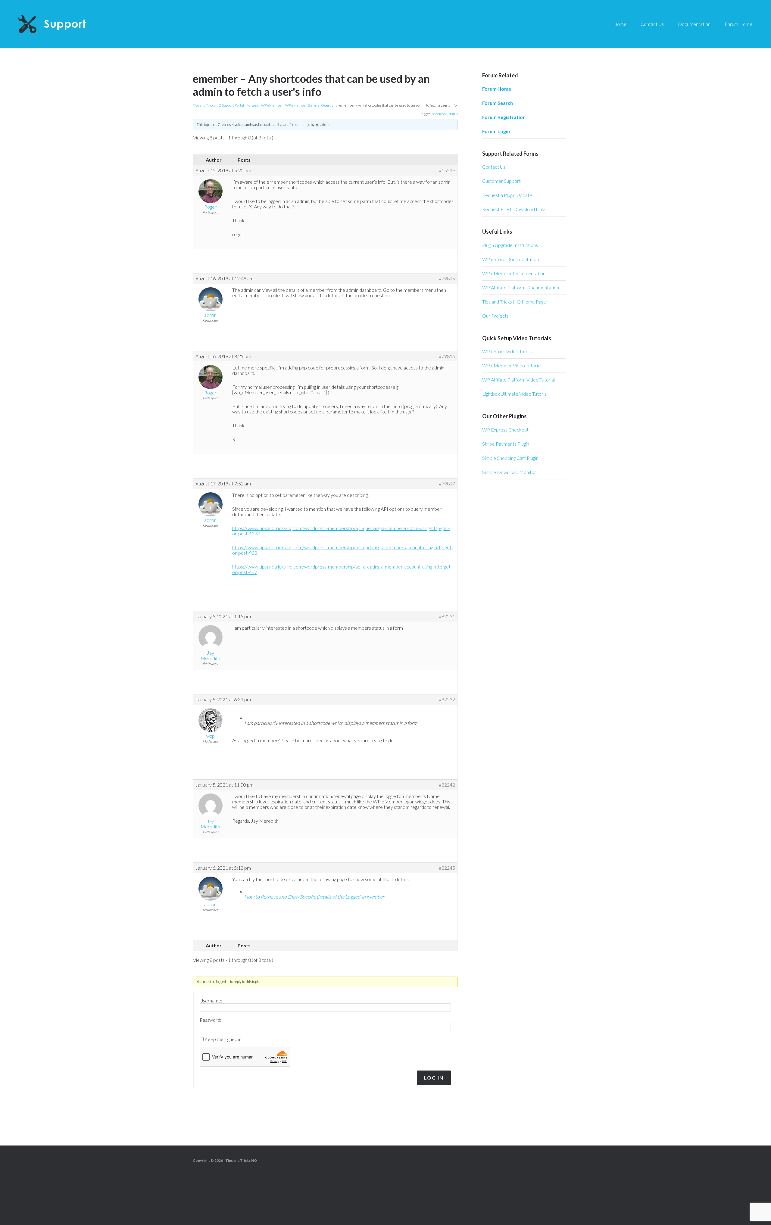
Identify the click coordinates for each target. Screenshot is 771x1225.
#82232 (447, 699)
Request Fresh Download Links (514, 209)
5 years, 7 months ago (293, 124)
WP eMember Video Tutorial (511, 365)
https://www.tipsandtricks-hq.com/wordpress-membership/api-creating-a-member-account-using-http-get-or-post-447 (342, 569)
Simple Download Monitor (509, 472)
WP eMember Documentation (513, 273)
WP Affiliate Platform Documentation (520, 287)
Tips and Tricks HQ (241, 1160)
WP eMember (272, 105)
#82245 (447, 868)
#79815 (447, 278)
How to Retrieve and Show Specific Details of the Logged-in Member (314, 896)
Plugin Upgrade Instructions (510, 245)
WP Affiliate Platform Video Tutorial (518, 379)
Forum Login (496, 131)
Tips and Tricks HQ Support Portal (218, 105)
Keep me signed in (223, 1039)
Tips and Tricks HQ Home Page (514, 301)
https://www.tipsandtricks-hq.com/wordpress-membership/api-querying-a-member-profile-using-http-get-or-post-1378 (341, 530)
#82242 (447, 784)
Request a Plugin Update (507, 195)
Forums (252, 105)
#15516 (447, 170)
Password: (210, 1020)
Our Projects (495, 316)
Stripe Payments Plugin (505, 444)
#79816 (447, 356)
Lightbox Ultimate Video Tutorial (515, 394)
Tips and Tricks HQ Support (66, 24)
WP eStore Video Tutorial (508, 351)
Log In (434, 1077)
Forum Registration (504, 117)
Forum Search (497, 103)
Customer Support (501, 181)
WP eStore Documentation (510, 259)
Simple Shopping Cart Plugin (510, 458)
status (453, 113)
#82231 (447, 616)
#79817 (447, 483)
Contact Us (493, 167)
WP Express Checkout (505, 429)
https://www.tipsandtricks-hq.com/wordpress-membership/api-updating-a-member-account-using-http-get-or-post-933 (342, 550)
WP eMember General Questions (311, 105)
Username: (211, 1000)
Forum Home (496, 89)
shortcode (439, 113)
